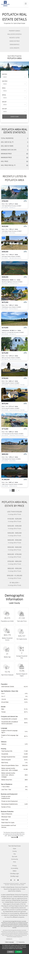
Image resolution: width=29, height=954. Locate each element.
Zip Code (14, 856)
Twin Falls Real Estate (14, 846)
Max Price (4, 81)
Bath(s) (4, 94)
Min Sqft (4, 101)
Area (14, 862)
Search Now (14, 116)
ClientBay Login (14, 873)
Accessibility (14, 868)
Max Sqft (4, 108)
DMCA (14, 871)
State (14, 848)
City (14, 854)
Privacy (14, 865)
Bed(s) (3, 88)
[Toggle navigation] (26, 3)
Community (14, 859)
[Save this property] (26, 187)
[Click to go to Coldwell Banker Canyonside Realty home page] (5, 3)
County (14, 851)
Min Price (4, 74)
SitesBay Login (14, 876)
